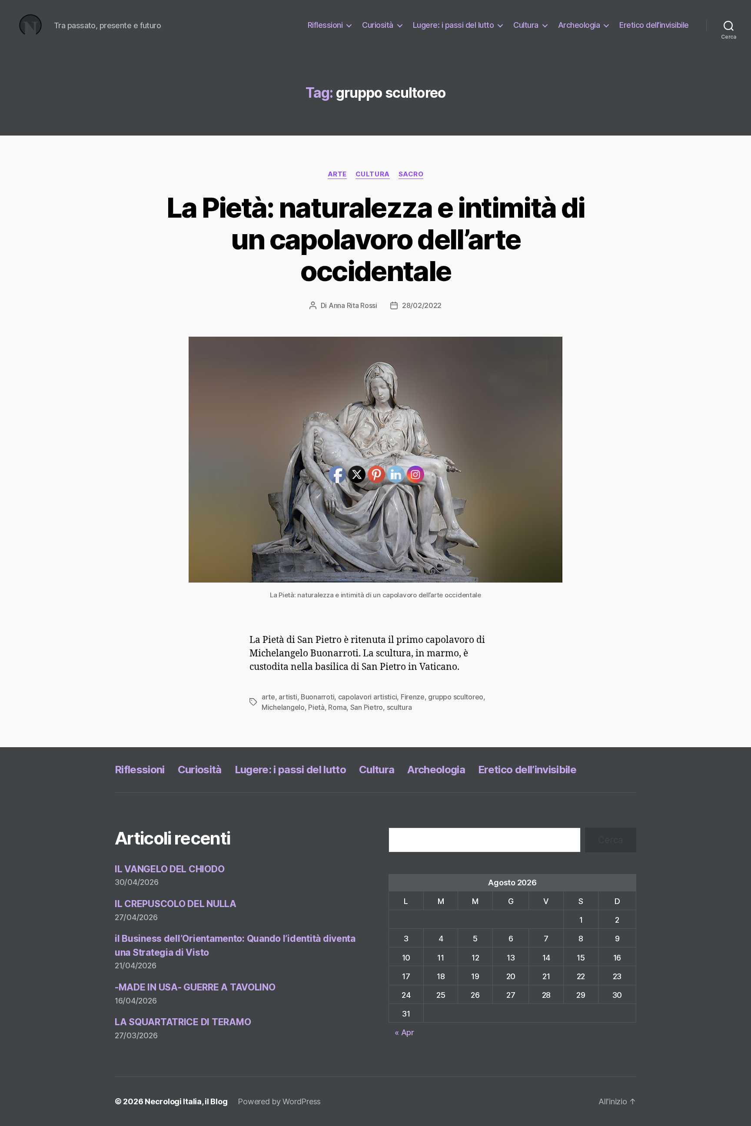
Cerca (610, 840)
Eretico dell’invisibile (654, 25)
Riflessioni (325, 25)
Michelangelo (283, 707)
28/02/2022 (422, 305)
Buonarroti (317, 696)
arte (337, 174)
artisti (288, 696)
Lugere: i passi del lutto (453, 25)
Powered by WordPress (279, 1101)
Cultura (525, 25)
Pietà (316, 707)
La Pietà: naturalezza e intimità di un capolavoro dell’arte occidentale (375, 239)
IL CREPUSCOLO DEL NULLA (175, 903)
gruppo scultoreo (455, 696)
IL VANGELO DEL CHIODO (169, 869)
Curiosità (377, 25)
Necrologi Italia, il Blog (186, 1101)
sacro (411, 174)
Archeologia (579, 25)
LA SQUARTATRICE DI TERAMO (183, 1022)
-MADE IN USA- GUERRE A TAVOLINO (195, 987)
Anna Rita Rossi (353, 305)
